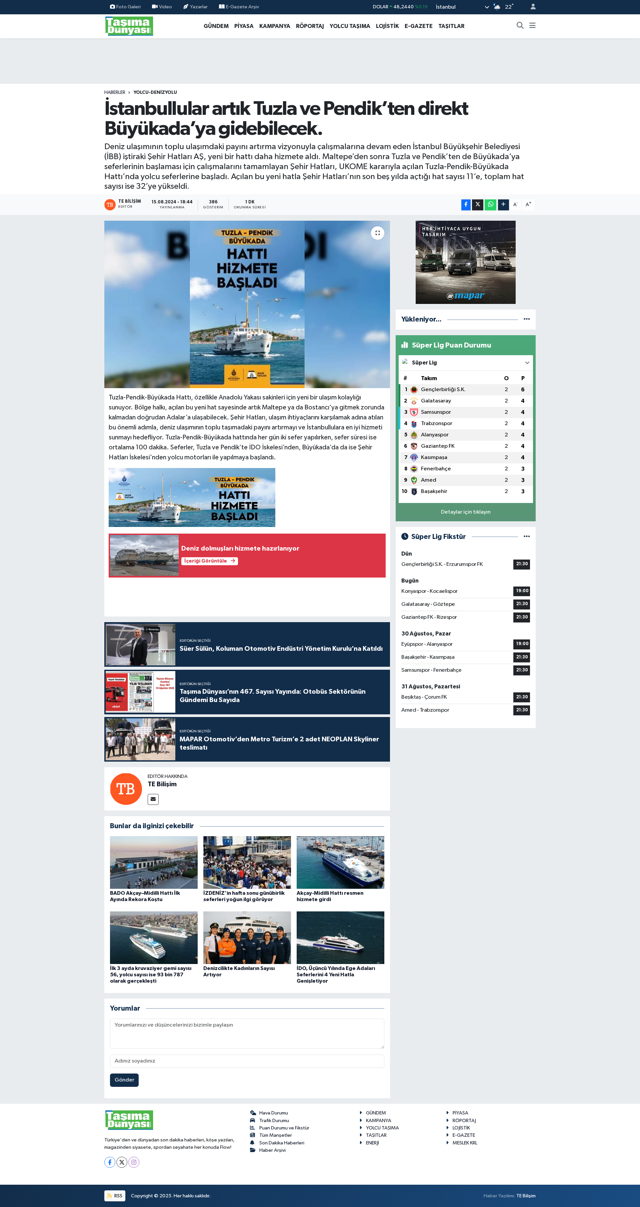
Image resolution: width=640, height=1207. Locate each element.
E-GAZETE (419, 26)
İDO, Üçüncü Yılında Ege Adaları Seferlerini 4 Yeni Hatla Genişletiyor (336, 975)
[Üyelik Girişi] (530, 7)
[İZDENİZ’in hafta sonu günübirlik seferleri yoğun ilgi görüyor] (247, 862)
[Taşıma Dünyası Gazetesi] (129, 25)
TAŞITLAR (451, 26)
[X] (121, 1162)
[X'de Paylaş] (477, 204)
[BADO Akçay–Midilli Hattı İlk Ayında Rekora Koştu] (154, 862)
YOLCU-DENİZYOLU (155, 92)
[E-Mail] (153, 799)
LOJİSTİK (387, 26)
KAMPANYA (274, 26)
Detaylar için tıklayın (466, 512)
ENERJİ (372, 1142)
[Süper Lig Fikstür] (527, 537)
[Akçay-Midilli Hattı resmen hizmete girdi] (340, 862)
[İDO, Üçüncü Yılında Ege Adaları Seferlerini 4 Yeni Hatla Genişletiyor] (340, 937)
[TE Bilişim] (126, 789)
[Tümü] (527, 319)
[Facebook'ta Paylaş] (466, 204)
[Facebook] (109, 1162)
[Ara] (520, 26)
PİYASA (244, 26)
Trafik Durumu (274, 1120)
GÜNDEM (216, 26)
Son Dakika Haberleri (281, 1142)
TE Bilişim (162, 784)
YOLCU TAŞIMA (350, 26)
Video (165, 6)
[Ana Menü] (532, 26)
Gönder (124, 1080)
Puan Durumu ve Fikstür (284, 1127)
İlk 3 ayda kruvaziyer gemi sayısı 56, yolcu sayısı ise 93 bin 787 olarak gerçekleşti (150, 975)
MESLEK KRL (465, 1142)
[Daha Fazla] (503, 204)
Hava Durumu (273, 1112)
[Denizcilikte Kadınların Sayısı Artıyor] (247, 937)
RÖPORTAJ (310, 26)
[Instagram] (133, 1162)
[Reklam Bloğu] (466, 262)
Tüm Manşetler (275, 1135)
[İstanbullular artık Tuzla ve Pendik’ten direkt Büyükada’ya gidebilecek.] (247, 304)
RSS (117, 1195)
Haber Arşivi (272, 1150)
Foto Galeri (128, 6)
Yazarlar (199, 6)
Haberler (114, 92)
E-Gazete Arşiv (242, 6)
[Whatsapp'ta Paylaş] (490, 204)
